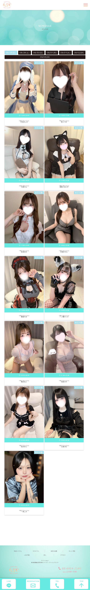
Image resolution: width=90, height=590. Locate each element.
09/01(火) (65, 52)
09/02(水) (79, 52)
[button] (85, 4)
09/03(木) (45, 57)
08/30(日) (38, 52)
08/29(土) (24, 52)
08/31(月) (52, 52)
